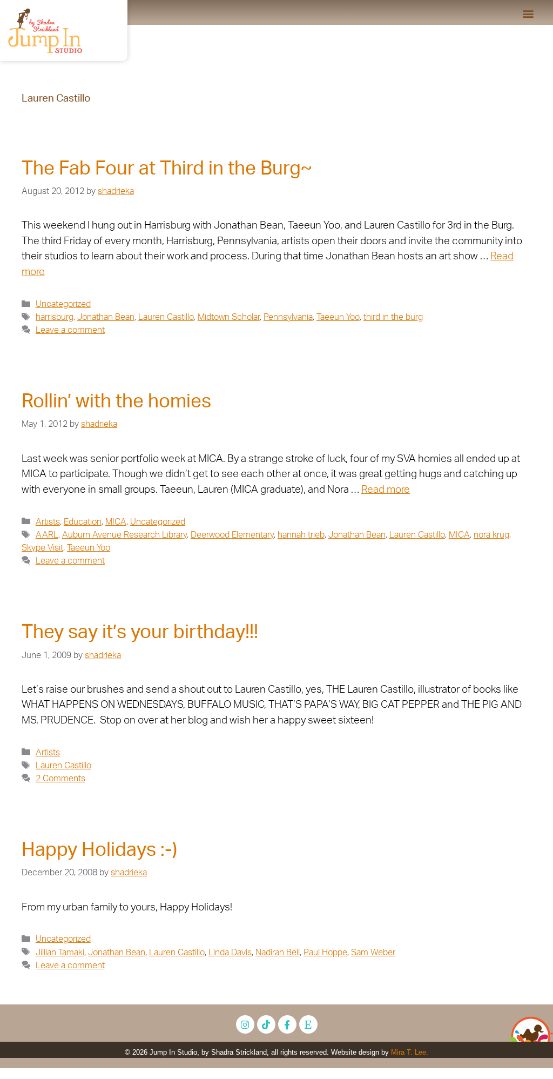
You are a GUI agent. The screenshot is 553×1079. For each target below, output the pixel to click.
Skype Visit (42, 548)
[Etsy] (308, 1024)
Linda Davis (230, 952)
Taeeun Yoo (338, 317)
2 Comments (60, 778)
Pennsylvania (288, 317)
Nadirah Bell (277, 952)
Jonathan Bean (105, 317)
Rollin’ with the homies (116, 401)
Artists (48, 522)
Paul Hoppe (325, 952)
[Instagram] (245, 1024)
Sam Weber (373, 952)
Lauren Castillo (166, 317)
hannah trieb (301, 535)
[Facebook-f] (287, 1024)
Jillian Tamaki (60, 952)
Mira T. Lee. (409, 1052)
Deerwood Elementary (232, 535)
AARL (47, 535)
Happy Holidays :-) (99, 850)
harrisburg (54, 317)
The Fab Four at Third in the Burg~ (167, 168)
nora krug (491, 535)
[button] (528, 13)
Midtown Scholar (229, 317)
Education (83, 522)
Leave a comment (70, 330)
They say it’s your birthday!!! (140, 632)
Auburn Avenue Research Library (124, 535)
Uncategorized (63, 304)
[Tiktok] (266, 1024)
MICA (115, 522)
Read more (385, 490)
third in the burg (393, 317)
